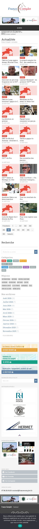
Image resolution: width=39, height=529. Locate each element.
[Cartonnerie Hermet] (19, 426)
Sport (4, 261)
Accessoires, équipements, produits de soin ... (18, 368)
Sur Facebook (10, 472)
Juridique (33, 267)
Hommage (15, 261)
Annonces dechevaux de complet (9, 357)
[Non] (36, 521)
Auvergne (4, 282)
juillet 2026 (8, 302)
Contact (16, 507)
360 (4, 230)
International (6, 279)
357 (20, 226)
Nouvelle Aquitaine (24, 279)
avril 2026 (7, 313)
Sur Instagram (10, 481)
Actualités (14, 42)
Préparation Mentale (15, 267)
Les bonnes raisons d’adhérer (12, 346)
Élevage (9, 261)
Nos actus (23, 261)
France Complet (6, 42)
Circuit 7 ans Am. (7, 264)
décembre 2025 (9, 327)
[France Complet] (19, 8)
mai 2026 (7, 309)
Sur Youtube (9, 476)
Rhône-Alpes (16, 289)
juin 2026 (7, 305)
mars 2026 (7, 316)
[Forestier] (19, 18)
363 (18, 230)
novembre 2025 (9, 331)
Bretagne (20, 282)
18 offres (6, 362)
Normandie (24, 286)
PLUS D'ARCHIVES (8, 335)
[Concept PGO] (19, 411)
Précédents (6, 226)
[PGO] (26, 459)
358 (25, 226)
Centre (26, 282)
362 (13, 230)
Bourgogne (12, 282)
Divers (4, 270)
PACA (30, 286)
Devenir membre (9, 350)
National (14, 279)
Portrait (26, 267)
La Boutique (7, 372)
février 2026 (8, 320)
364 (23, 230)
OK (20, 526)
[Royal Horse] (19, 396)
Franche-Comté (6, 286)
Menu (20, 28)
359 (30, 226)
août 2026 (7, 298)
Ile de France (16, 286)
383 (4, 234)
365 (28, 230)
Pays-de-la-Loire (6, 289)
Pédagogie (5, 267)
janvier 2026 (8, 324)
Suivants (10, 234)
